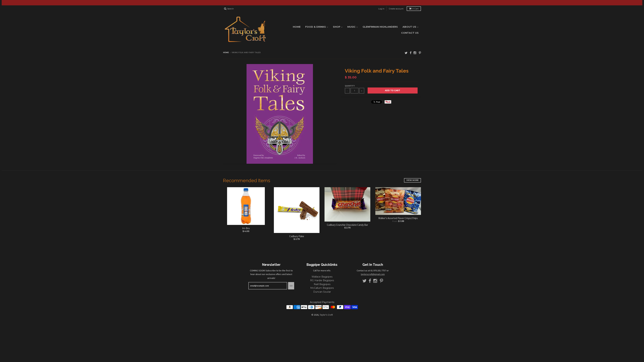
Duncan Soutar (322, 291)
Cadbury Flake (296, 236)
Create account (396, 8)
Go (291, 286)
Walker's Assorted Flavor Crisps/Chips (398, 218)
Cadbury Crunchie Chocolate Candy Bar (347, 224)
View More (412, 180)
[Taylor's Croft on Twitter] (406, 52)
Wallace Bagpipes (322, 276)
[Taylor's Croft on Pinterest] (420, 52)
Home (226, 52)
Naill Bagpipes (322, 284)
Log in (381, 8)
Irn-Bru (246, 228)
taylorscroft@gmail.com (373, 274)
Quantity (350, 86)
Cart (415, 8)
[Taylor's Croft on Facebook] (410, 52)
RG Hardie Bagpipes (322, 280)
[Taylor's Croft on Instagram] (415, 52)
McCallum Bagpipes (322, 287)
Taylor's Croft (326, 314)
